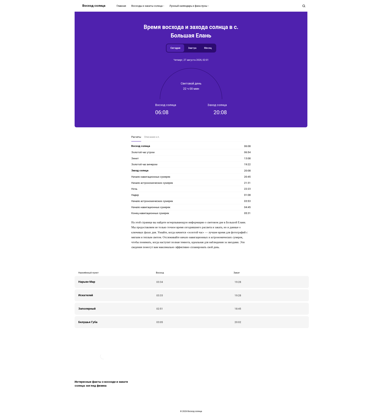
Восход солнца (93, 5)
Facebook (176, 260)
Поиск (303, 5)
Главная (121, 5)
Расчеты (136, 136)
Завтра (192, 48)
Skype (188, 260)
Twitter (182, 260)
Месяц (208, 48)
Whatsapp (206, 260)
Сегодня (175, 48)
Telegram (200, 260)
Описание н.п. (152, 136)
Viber (194, 260)
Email (212, 260)
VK (170, 260)
